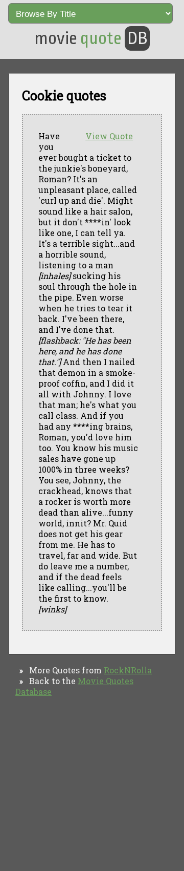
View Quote (109, 136)
